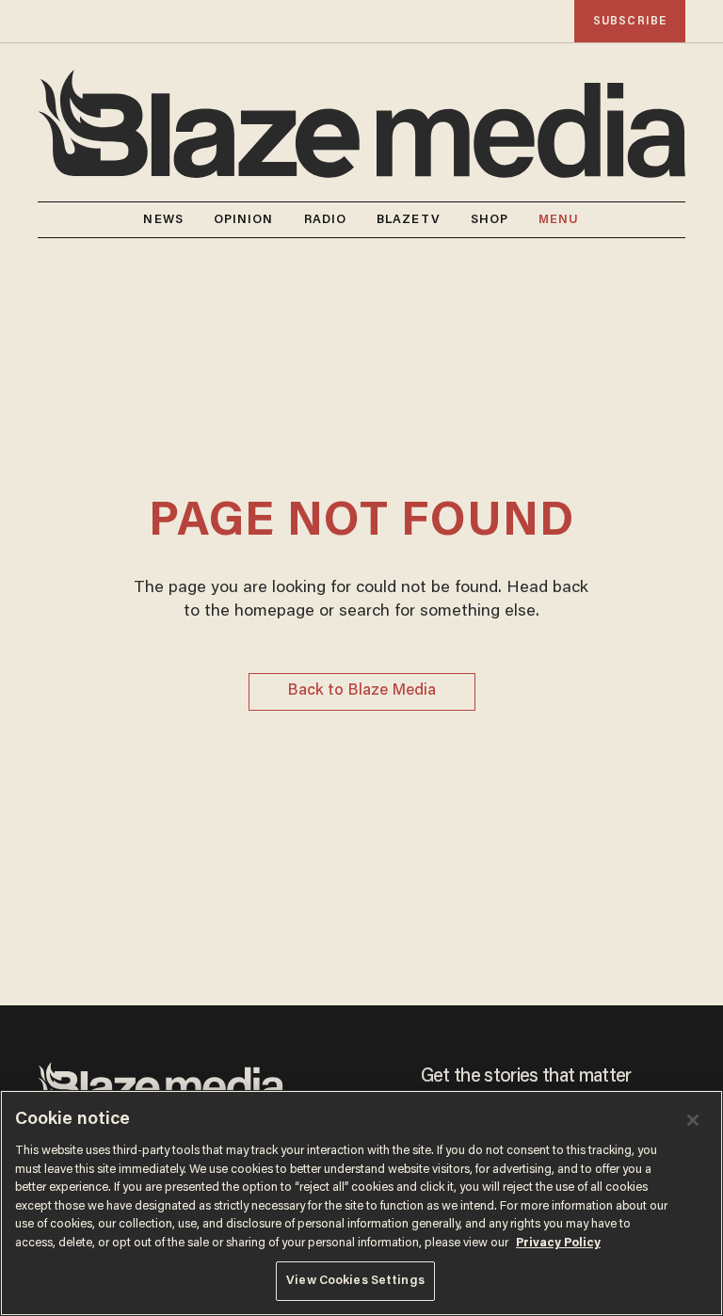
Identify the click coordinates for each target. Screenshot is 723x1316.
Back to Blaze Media (361, 691)
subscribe (630, 21)
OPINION (244, 220)
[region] (361, 1203)
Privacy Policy (558, 1243)
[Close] (693, 1120)
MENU (558, 220)
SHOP (489, 220)
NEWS (163, 220)
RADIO (325, 220)
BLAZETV (409, 220)
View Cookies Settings (355, 1281)
